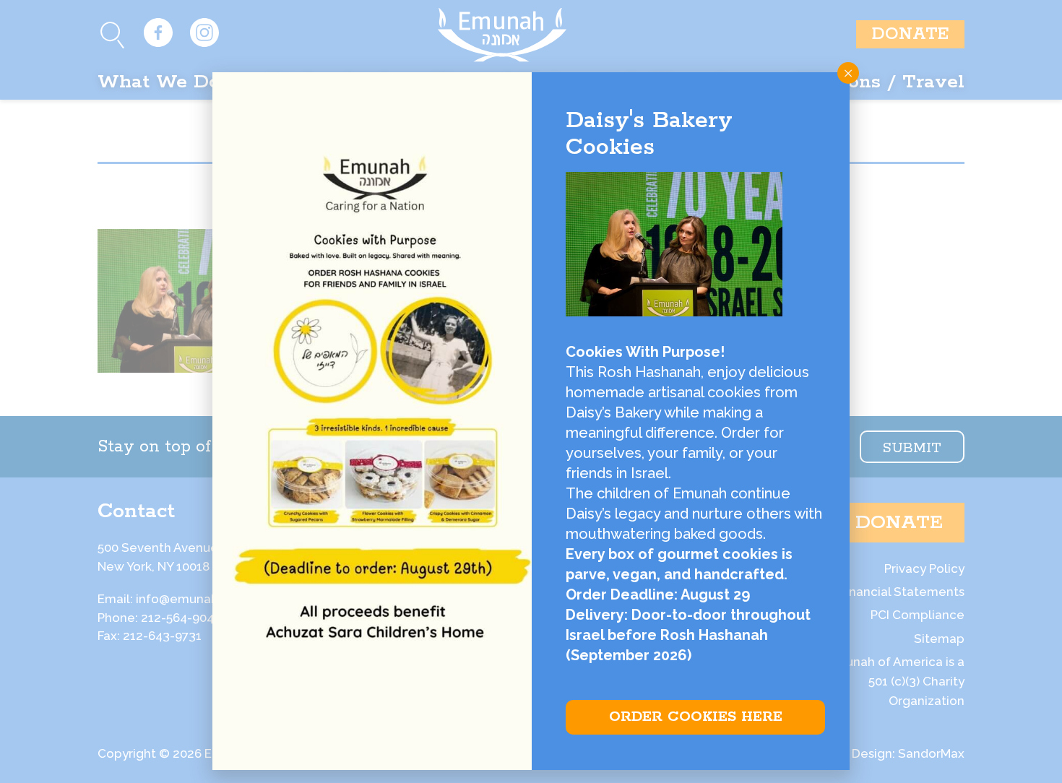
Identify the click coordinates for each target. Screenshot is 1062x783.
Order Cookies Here (695, 717)
